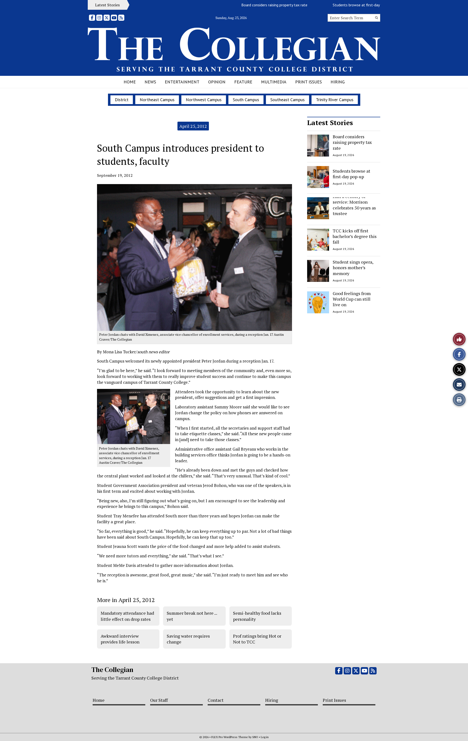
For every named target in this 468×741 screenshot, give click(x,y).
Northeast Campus (157, 99)
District (121, 99)
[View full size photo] (133, 416)
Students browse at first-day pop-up (349, 4)
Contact (216, 700)
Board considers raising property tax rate (261, 4)
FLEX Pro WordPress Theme (229, 737)
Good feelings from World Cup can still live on (352, 299)
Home (130, 82)
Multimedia (273, 82)
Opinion (216, 82)
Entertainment (182, 82)
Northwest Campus (204, 99)
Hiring (338, 82)
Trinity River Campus (334, 99)
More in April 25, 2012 (126, 600)
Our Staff (159, 700)
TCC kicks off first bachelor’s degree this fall (355, 236)
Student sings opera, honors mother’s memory (353, 267)
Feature (243, 82)
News (150, 82)
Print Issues (308, 82)
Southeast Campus (287, 99)
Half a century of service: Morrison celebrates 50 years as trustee (354, 204)
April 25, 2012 (193, 126)
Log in (265, 737)
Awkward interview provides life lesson (120, 639)
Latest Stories (330, 122)
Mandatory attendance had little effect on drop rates (127, 616)
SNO (255, 737)
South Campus (246, 99)
